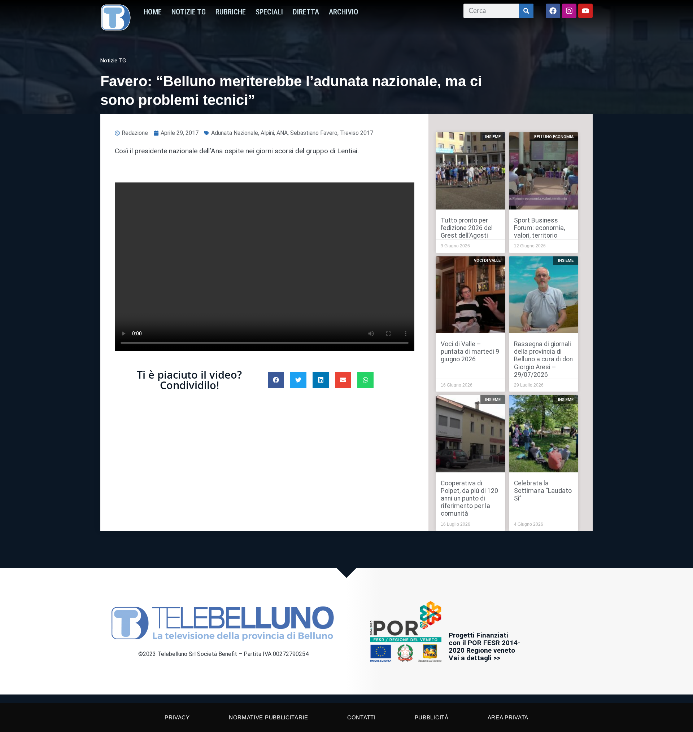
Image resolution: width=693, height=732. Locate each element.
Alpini (267, 132)
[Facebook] (553, 11)
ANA (282, 132)
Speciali (269, 12)
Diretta (306, 12)
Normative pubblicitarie (268, 717)
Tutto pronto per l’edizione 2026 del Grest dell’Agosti (467, 228)
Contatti (361, 717)
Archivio (343, 12)
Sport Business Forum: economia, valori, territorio (539, 228)
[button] (276, 380)
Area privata (508, 717)
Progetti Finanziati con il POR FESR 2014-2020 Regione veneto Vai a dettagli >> (484, 646)
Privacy (177, 717)
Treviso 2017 (356, 132)
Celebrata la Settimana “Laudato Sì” (543, 491)
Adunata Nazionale (234, 132)
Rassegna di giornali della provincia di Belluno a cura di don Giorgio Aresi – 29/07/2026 (543, 359)
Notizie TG (188, 12)
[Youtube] (585, 11)
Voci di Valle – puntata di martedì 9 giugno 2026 (470, 351)
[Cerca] (526, 11)
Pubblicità (432, 717)
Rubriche (230, 12)
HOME (153, 12)
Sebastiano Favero (313, 132)
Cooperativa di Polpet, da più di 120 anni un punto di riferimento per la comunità (469, 498)
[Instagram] (569, 11)
